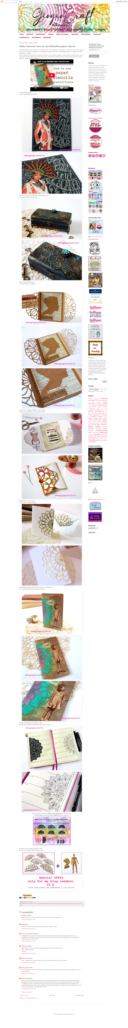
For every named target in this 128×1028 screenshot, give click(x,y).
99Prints (90, 398)
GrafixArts (104, 421)
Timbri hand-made (102, 436)
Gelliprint (104, 419)
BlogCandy (94, 405)
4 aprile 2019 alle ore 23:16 (29, 941)
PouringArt (98, 428)
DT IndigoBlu (103, 415)
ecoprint (105, 416)
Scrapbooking (62, 903)
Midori (98, 424)
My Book (30, 34)
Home (21, 34)
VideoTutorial (40, 34)
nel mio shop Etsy (64, 815)
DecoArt (38, 903)
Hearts (97, 423)
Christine (23, 915)
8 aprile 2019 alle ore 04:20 (29, 962)
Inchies (90, 424)
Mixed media (48, 903)
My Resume (36, 37)
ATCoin (89, 405)
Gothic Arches (97, 421)
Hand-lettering (91, 423)
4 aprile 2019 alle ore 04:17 (29, 919)
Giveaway (90, 421)
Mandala (42, 903)
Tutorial (50, 34)
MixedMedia (85, 34)
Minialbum (104, 424)
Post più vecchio (80, 995)
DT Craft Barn (99, 413)
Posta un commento (27, 992)
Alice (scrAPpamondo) (27, 933)
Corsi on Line (102, 408)
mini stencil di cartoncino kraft (43, 55)
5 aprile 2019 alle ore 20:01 (29, 953)
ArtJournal (97, 34)
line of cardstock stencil (43, 50)
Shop (67, 903)
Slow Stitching (95, 432)
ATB (96, 403)
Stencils (97, 435)
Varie (102, 440)
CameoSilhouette (92, 406)
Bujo (98, 405)
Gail (22, 924)
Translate (100, 391)
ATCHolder (104, 403)
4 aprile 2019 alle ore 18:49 (29, 928)
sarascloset (24, 978)
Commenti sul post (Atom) (30, 998)
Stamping (70, 903)
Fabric (90, 418)
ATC (99, 403)
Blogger (71, 1014)
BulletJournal (103, 405)
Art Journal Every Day (101, 400)
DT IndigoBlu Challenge (95, 416)
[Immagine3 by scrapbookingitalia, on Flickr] (96, 499)
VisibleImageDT (92, 441)
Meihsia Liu (24, 958)
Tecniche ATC (92, 436)
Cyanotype (104, 410)
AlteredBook (91, 400)
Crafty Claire (24, 967)
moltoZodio (104, 426)
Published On (24, 37)
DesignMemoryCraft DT (101, 411)
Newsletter (47, 37)
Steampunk (91, 435)
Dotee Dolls (91, 413)
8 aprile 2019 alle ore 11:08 (29, 973)
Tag (106, 435)
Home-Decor (104, 423)
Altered (26, 903)
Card (34, 903)
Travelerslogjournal (93, 438)
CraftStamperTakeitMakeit (94, 410)
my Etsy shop (67, 813)
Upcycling (74, 34)
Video (21, 905)
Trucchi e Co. (103, 438)
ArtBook (105, 402)
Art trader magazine (94, 402)
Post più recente (24, 995)
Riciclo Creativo (54, 903)
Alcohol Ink (96, 398)
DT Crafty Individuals (97, 414)
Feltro (100, 418)
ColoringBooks (91, 408)
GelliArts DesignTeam (94, 419)
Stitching (103, 435)
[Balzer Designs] (90, 482)
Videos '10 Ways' (62, 34)
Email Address (93, 50)
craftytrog (23, 946)
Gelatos (105, 418)
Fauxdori (95, 418)
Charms (105, 406)
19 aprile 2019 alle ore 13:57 (29, 989)
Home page (52, 995)
